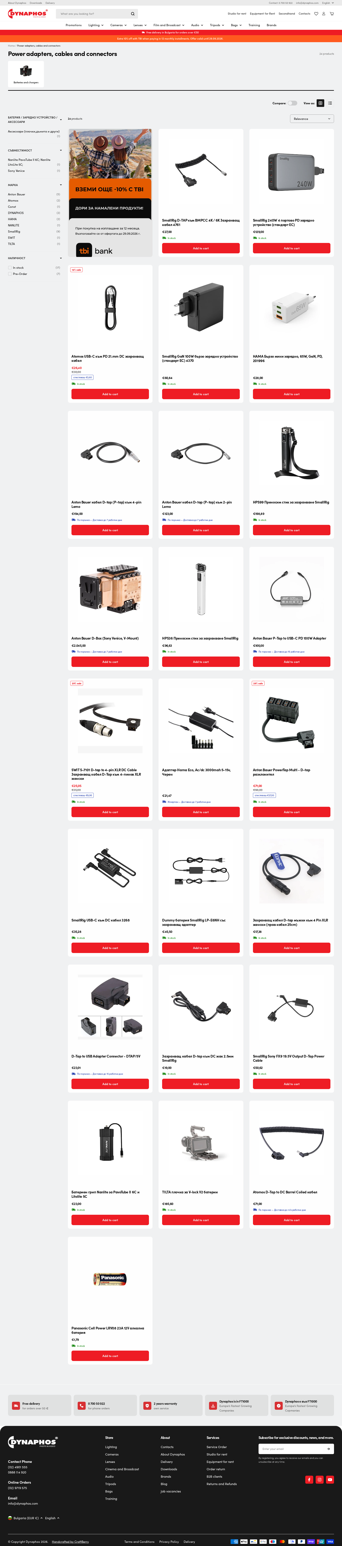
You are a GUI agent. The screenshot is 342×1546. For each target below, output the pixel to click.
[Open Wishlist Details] (316, 14)
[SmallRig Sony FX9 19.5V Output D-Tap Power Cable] (291, 1007)
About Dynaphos (17, 2)
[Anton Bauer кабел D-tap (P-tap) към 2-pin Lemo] (201, 453)
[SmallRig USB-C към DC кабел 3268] (110, 871)
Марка (13, 185)
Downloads (36, 2)
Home (11, 45)
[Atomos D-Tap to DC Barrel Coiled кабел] (291, 1143)
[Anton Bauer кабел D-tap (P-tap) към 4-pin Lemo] (110, 453)
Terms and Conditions (139, 1542)
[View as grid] (320, 103)
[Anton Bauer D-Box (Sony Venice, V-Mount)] (110, 589)
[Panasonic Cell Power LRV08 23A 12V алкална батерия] (110, 1279)
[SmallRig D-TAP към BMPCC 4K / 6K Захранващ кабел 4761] (201, 171)
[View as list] (330, 103)
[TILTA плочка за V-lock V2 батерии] (201, 1143)
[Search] (133, 14)
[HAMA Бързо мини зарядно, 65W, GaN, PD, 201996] (291, 307)
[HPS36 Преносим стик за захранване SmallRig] (201, 589)
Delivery (50, 2)
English (326, 3)
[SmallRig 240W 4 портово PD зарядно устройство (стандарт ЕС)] (291, 171)
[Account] (323, 13)
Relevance (301, 119)
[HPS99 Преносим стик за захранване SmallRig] (291, 453)
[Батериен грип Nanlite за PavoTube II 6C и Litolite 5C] (110, 1143)
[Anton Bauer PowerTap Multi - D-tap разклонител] (291, 720)
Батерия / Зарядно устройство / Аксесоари (32, 119)
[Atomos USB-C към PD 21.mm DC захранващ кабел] (110, 307)
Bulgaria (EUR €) (26, 1518)
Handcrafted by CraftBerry (70, 1542)
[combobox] (97, 14)
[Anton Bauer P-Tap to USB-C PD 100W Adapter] (291, 589)
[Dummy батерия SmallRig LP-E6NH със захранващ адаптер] (201, 871)
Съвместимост (20, 150)
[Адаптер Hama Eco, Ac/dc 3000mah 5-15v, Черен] (201, 720)
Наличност (16, 258)
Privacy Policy (169, 1542)
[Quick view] (237, 138)
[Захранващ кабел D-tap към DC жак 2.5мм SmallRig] (201, 1007)
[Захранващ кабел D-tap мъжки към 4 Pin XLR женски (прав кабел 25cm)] (291, 871)
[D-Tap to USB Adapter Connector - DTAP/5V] (110, 1007)
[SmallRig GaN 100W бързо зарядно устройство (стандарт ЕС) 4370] (201, 307)
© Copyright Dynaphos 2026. (28, 1542)
